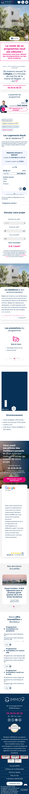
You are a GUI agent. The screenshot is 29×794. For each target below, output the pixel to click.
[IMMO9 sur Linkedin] (19, 720)
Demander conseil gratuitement (14, 479)
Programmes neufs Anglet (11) (14, 677)
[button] (22, 2)
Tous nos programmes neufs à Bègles (16, 66)
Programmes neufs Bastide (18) (14, 656)
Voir (6, 644)
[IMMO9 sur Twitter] (12, 720)
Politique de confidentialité (14, 769)
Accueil (4, 66)
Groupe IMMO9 (14, 766)
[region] (14, 391)
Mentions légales (14, 772)
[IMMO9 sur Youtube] (16, 720)
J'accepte (24, 789)
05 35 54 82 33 (14, 88)
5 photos (15, 38)
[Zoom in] (6, 401)
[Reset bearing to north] (6, 406)
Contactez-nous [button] (14, 783)
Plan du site (15, 775)
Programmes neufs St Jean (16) (14, 658)
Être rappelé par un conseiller (13, 109)
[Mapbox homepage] (5, 409)
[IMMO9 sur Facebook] (9, 720)
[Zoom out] (6, 403)
